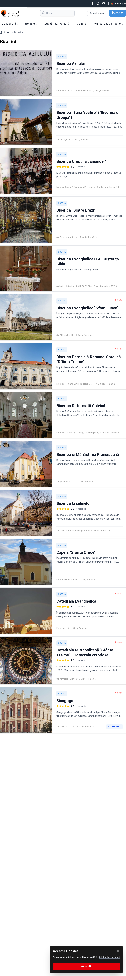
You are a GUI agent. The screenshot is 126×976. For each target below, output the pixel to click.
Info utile (30, 23)
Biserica (62, 56)
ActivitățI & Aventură (56, 23)
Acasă (7, 32)
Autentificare (96, 13)
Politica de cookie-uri (109, 957)
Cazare (82, 23)
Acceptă (86, 966)
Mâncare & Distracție (108, 23)
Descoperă (9, 23)
